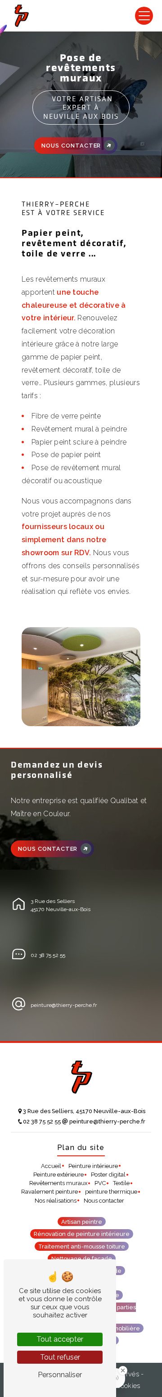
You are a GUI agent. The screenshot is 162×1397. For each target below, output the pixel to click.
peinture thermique (111, 1191)
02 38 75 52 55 (48, 955)
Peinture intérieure (93, 1166)
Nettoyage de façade (81, 1258)
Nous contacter (71, 145)
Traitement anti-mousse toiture (81, 1246)
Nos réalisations (55, 1200)
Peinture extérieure (58, 1174)
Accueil (51, 1166)
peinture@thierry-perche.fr (64, 1005)
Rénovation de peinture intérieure (82, 1234)
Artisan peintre (81, 1221)
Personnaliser (60, 1374)
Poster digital (108, 1174)
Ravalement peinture (49, 1191)
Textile (121, 1183)
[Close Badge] (122, 1370)
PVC (100, 1183)
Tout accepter (59, 1339)
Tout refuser (60, 1357)
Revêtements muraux (58, 1183)
